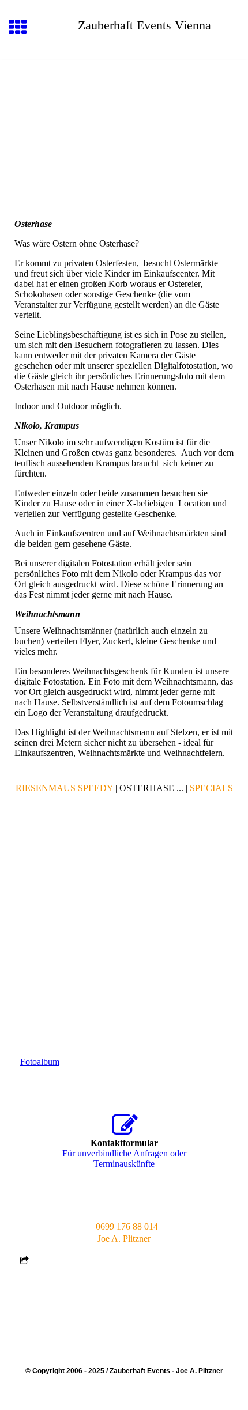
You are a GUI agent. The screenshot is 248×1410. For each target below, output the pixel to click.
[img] (124, 108)
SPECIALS (211, 788)
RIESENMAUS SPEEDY (64, 788)
